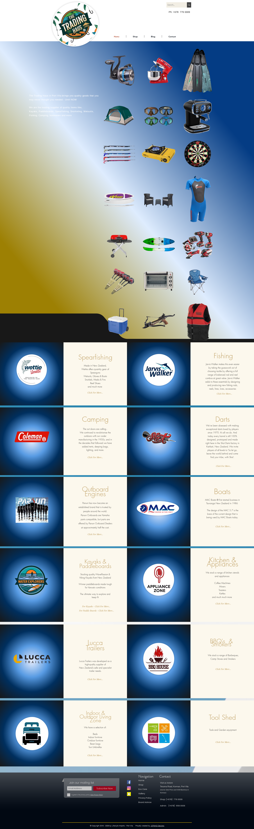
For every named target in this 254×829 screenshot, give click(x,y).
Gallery (141, 793)
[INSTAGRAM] (129, 788)
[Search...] (189, 5)
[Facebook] (129, 782)
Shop (141, 784)
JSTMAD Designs (157, 826)
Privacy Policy (144, 797)
